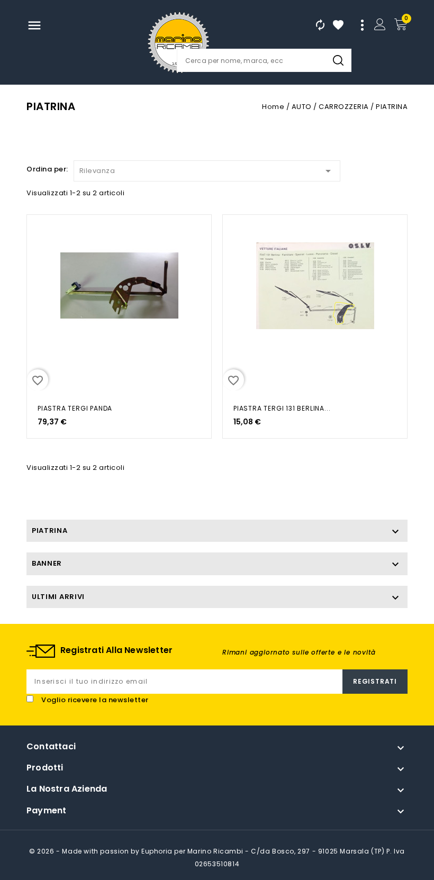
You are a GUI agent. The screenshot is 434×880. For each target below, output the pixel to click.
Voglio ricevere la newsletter (95, 700)
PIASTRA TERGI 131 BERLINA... (281, 408)
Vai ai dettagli (41, 234)
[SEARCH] (338, 60)
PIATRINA (50, 530)
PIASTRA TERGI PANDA (75, 408)
